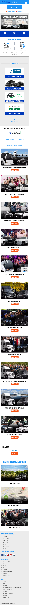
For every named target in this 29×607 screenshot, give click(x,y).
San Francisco (6, 546)
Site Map (5, 595)
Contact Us (5, 569)
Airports (5, 564)
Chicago (5, 536)
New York (5, 540)
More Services (14, 120)
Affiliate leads (6, 575)
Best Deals (5, 573)
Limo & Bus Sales (7, 589)
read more (14, 450)
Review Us (21, 139)
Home (4, 581)
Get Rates (15, 7)
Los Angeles (6, 538)
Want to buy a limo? (25, 270)
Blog (4, 567)
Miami (4, 544)
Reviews (5, 591)
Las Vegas (5, 542)
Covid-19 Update (11, 11)
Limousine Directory (8, 562)
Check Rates (14, 170)
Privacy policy (6, 597)
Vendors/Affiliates (7, 571)
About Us (5, 565)
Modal (4, 548)
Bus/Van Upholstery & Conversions (12, 587)
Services (5, 585)
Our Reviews (20, 11)
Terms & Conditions (8, 593)
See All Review (10, 139)
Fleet (4, 583)
